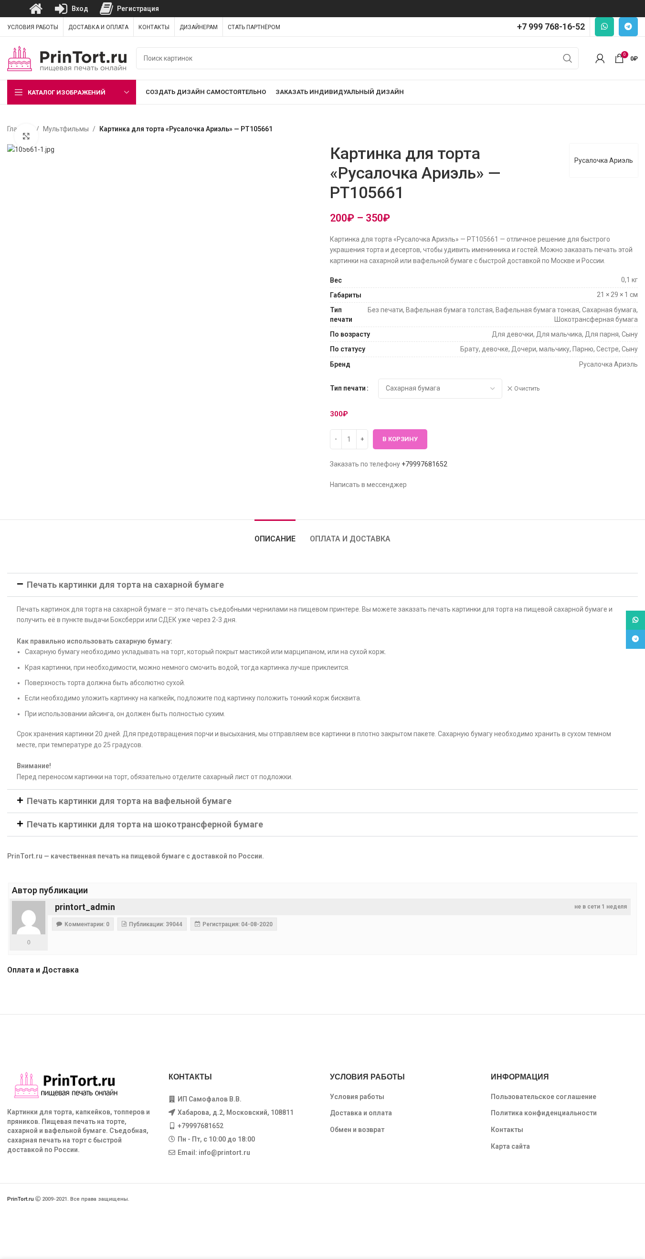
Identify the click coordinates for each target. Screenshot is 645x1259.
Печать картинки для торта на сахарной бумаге (125, 585)
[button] (322, 584)
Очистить (526, 388)
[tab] (275, 534)
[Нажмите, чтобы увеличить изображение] (26, 136)
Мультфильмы (66, 129)
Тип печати (348, 388)
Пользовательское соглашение (543, 1096)
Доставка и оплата (361, 1113)
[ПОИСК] (568, 58)
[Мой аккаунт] (600, 58)
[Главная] (36, 8)
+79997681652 (424, 464)
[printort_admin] (28, 917)
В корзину (400, 439)
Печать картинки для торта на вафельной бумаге (129, 801)
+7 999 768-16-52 (551, 26)
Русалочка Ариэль (603, 160)
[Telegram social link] (628, 26)
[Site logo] (67, 58)
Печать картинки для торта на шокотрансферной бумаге (145, 824)
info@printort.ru (224, 1152)
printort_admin (85, 907)
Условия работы (357, 1096)
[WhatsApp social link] (604, 26)
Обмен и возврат (357, 1129)
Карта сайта (510, 1146)
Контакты (507, 1129)
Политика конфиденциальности (544, 1113)
